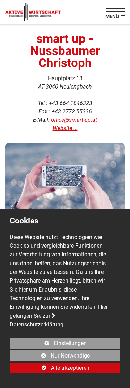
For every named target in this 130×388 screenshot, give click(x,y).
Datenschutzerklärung (36, 324)
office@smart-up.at (74, 120)
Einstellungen (48, 344)
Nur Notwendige (50, 356)
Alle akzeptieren (49, 367)
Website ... (65, 128)
